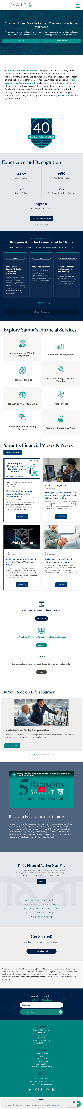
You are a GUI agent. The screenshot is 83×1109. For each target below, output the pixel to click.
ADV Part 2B (41, 1038)
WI (50, 917)
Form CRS (41, 1033)
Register (41, 645)
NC (43, 908)
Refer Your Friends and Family (41, 1067)
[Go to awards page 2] (42, 302)
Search (41, 881)
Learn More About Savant (41, 218)
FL (55, 900)
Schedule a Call (62, 41)
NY (56, 908)
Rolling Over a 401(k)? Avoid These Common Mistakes (58, 560)
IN (37, 904)
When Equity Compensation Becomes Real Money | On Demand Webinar (19, 494)
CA (38, 900)
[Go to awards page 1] (39, 302)
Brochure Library (42, 1054)
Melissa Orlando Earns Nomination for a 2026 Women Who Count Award (22, 562)
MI (31, 908)
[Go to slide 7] (46, 754)
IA (43, 904)
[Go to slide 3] (38, 754)
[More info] (47, 224)
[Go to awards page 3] (44, 302)
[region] (41, 275)
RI (50, 913)
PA (44, 913)
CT (44, 900)
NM (50, 908)
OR (38, 913)
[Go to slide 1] (34, 754)
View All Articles (13, 452)
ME (25, 908)
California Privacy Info (41, 1043)
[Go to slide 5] (42, 754)
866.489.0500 (42, 1078)
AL (26, 900)
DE (50, 900)
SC (55, 913)
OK (32, 913)
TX (39, 917)
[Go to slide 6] (44, 754)
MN (37, 908)
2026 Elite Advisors (41, 266)
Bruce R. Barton (50, 486)
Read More (22, 516)
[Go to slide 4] (40, 754)
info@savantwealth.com (43, 1081)
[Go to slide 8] (48, 754)
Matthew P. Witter (12, 482)
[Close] (74, 1102)
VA (45, 917)
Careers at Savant (41, 1061)
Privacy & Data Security (41, 1040)
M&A (41, 1056)
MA (55, 904)
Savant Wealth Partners (41, 1059)
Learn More (21, 41)
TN (32, 917)
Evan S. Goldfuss (11, 484)
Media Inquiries (41, 1064)
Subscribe (26, 1005)
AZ (32, 900)
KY (48, 904)
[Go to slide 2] (36, 754)
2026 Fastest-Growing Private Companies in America (13, 270)
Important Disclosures (41, 1030)
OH (26, 913)
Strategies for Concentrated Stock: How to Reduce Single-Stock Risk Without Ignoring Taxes (61, 495)
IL (32, 904)
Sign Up (41, 672)
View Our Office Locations (42, 1084)
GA (26, 904)
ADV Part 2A (41, 1035)
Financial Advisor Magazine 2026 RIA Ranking (66, 269)
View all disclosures (41, 312)
